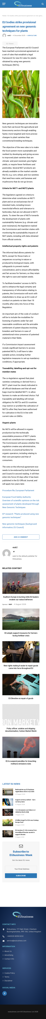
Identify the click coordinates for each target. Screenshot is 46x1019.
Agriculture (32, 35)
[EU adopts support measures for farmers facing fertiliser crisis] (20, 620)
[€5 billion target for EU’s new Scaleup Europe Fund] (8, 822)
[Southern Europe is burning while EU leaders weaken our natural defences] (20, 584)
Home (4, 16)
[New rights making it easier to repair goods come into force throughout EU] (20, 653)
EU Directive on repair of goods (20, 698)
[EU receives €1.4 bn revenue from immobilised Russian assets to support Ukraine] (8, 833)
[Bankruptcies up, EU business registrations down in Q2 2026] (8, 791)
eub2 (9, 35)
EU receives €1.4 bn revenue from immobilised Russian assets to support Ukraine (26, 832)
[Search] (42, 4)
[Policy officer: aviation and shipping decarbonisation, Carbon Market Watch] (20, 716)
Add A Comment (21, 537)
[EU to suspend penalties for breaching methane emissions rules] (20, 748)
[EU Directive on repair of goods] (20, 686)
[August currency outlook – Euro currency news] (8, 802)
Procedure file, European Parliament (18, 490)
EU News (10, 44)
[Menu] (3, 4)
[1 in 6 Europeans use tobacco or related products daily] (8, 812)
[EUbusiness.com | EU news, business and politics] (23, 4)
